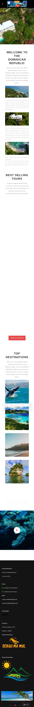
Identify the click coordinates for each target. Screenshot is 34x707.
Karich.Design (21, 705)
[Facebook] (3, 615)
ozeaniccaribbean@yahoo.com (10, 603)
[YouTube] (5, 615)
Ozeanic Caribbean (20, 701)
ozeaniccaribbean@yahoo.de (9, 599)
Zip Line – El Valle (14, 227)
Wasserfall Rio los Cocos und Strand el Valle (13, 316)
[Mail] (8, 615)
